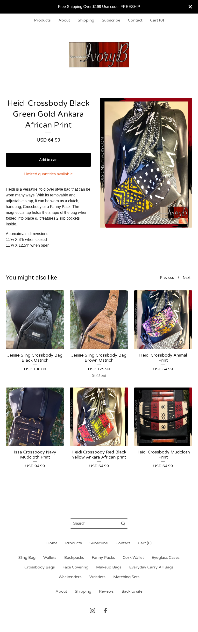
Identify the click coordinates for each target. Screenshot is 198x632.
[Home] (99, 54)
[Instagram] (92, 610)
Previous (167, 277)
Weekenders (70, 577)
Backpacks (74, 557)
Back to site (131, 591)
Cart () (157, 20)
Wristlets (97, 577)
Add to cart (48, 160)
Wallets (50, 557)
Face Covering (75, 567)
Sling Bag (26, 557)
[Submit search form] (123, 523)
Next (186, 277)
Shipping (86, 20)
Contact (135, 20)
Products (42, 20)
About (64, 20)
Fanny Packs (103, 557)
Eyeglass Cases (166, 557)
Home (51, 543)
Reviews (106, 591)
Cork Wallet (133, 557)
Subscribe (111, 20)
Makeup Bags (108, 567)
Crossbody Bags (39, 567)
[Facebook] (105, 610)
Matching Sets (126, 577)
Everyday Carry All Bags (151, 567)
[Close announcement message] (190, 7)
